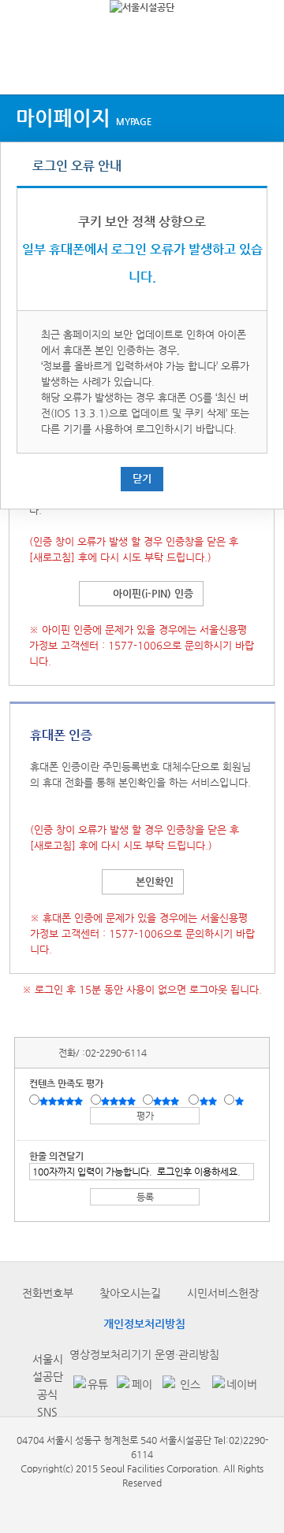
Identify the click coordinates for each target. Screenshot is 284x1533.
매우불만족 (240, 1100)
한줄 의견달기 (56, 1155)
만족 (120, 1100)
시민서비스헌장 (223, 1293)
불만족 (209, 1100)
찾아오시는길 (130, 1293)
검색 (257, 65)
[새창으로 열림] (86, 1385)
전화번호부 (47, 1293)
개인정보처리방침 (144, 1323)
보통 (169, 1100)
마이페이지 (83, 117)
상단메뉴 (25, 65)
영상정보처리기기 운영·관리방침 (144, 1354)
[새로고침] (52, 557)
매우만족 (63, 1100)
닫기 (142, 478)
